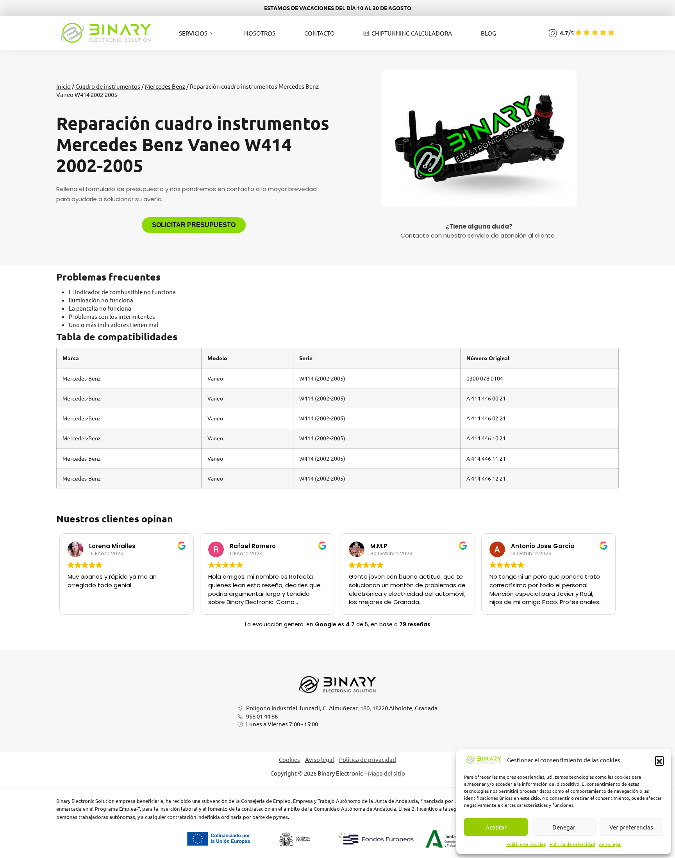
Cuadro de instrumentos (107, 86)
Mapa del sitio (386, 773)
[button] (659, 760)
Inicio (63, 86)
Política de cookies (526, 844)
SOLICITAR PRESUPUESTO (194, 225)
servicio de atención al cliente (511, 235)
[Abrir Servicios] (212, 33)
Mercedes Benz (165, 86)
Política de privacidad (572, 844)
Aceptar (496, 827)
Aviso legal (610, 844)
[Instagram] (552, 33)
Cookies (289, 759)
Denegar (563, 827)
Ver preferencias (631, 827)
